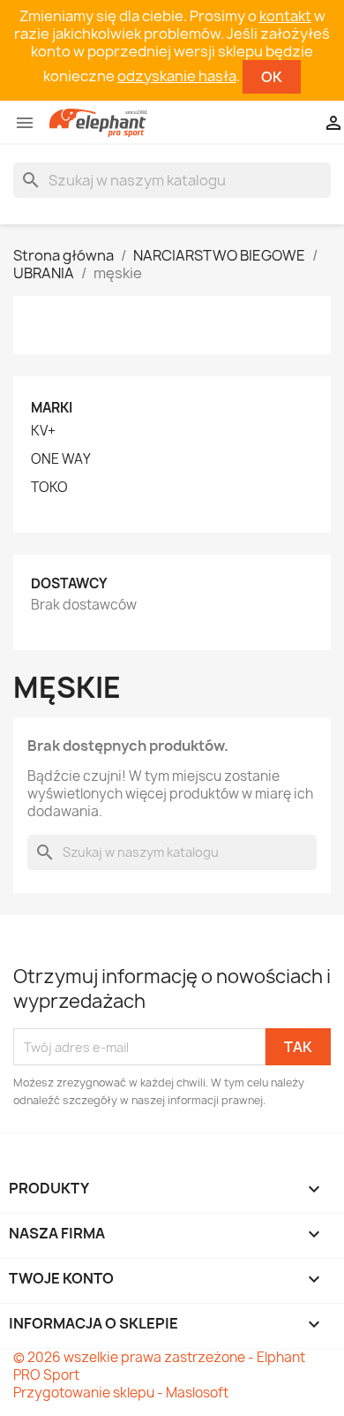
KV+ (43, 431)
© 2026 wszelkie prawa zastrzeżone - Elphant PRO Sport (159, 1366)
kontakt (285, 16)
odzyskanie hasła (176, 76)
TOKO (49, 487)
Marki (51, 407)
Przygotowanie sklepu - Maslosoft (120, 1392)
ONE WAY (61, 459)
